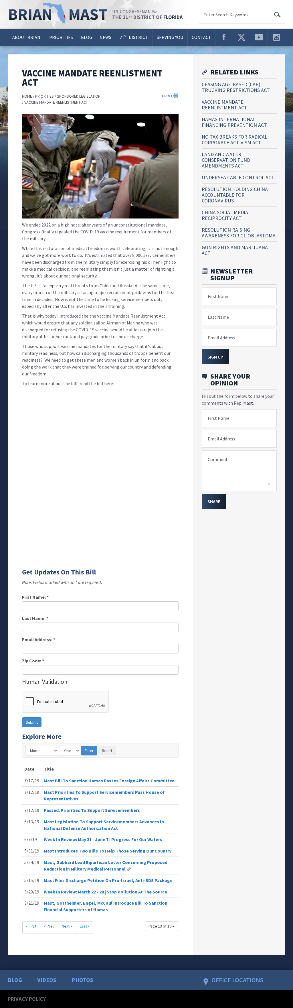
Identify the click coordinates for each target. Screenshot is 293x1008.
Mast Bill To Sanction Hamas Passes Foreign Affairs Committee (109, 780)
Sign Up (215, 357)
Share (213, 501)
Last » (85, 926)
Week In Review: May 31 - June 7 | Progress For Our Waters (103, 839)
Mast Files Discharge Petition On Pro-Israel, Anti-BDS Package (108, 880)
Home (27, 96)
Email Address (221, 337)
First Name (218, 296)
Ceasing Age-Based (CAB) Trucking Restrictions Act (236, 87)
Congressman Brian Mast (60, 14)
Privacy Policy (27, 998)
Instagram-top (276, 37)
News (105, 37)
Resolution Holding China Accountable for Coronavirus (235, 195)
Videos (46, 979)
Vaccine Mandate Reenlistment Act (56, 102)
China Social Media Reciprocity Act (225, 215)
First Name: (35, 597)
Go (277, 14)
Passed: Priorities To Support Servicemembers (92, 810)
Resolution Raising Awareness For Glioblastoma (239, 233)
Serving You (170, 37)
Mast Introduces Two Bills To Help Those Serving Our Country (107, 851)
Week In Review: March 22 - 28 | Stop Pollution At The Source (105, 892)
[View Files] (128, 869)
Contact (201, 37)
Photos (82, 979)
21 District (134, 37)
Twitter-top (241, 37)
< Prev (49, 926)
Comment (218, 459)
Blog (86, 37)
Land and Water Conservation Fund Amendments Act (226, 160)
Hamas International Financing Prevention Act (234, 122)
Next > (67, 926)
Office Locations (237, 980)
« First (31, 926)
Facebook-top (224, 37)
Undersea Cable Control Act (238, 177)
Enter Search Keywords (225, 14)
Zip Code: (33, 661)
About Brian (26, 37)
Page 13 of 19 (160, 926)
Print (167, 96)
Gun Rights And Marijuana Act (235, 250)
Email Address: (38, 639)
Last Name (218, 317)
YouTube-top (259, 37)
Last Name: (35, 618)
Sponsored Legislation (78, 96)
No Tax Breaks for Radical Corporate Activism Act (234, 139)
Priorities (61, 37)
